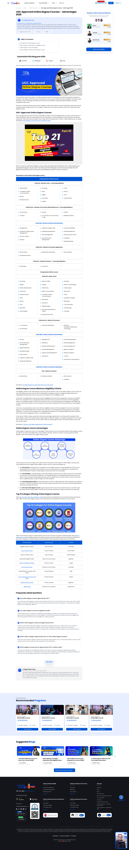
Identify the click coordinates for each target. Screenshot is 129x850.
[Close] (61, 388)
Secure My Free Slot (31, 422)
